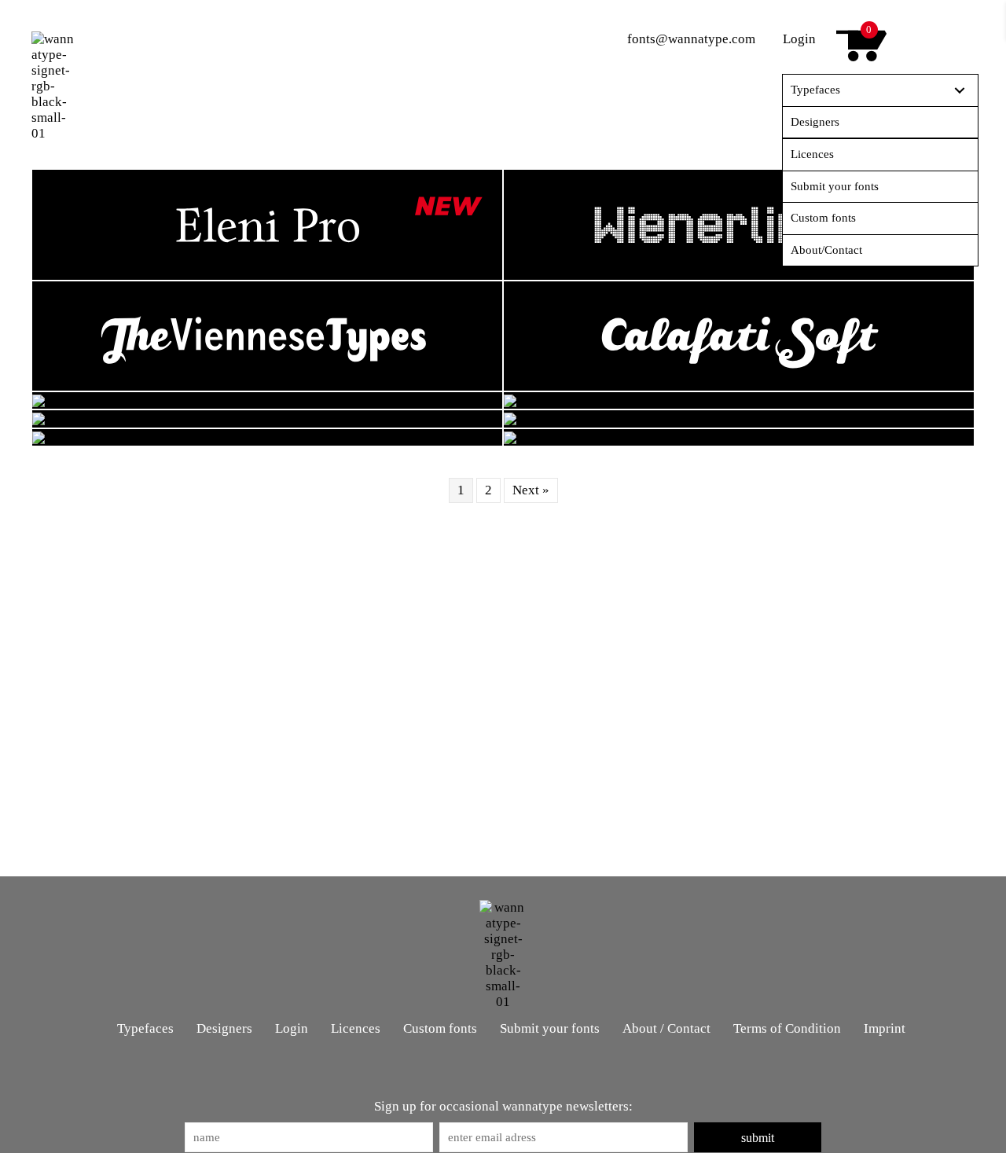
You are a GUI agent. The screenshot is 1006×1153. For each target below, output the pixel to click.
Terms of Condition (787, 1028)
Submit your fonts (550, 1028)
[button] (757, 1137)
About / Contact (666, 1028)
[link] (880, 91)
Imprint (884, 1028)
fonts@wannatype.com (691, 38)
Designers (224, 1028)
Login (799, 38)
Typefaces (145, 1028)
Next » (530, 490)
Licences (355, 1028)
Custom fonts (440, 1028)
